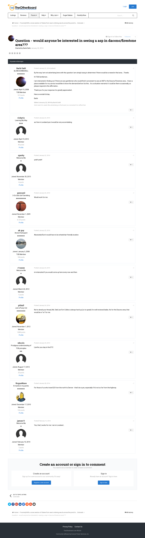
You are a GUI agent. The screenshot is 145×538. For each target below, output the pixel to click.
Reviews (23, 15)
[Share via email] (34, 504)
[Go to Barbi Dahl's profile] (11, 38)
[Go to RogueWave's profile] (21, 397)
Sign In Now (103, 482)
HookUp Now (81, 15)
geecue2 (21, 193)
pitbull (21, 305)
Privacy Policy (67, 527)
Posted (42, 68)
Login (125, 6)
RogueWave (21, 383)
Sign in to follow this (115, 37)
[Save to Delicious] (23, 504)
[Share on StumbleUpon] (30, 504)
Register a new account (41, 482)
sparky (21, 155)
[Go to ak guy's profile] (21, 244)
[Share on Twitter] (9, 504)
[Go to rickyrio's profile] (21, 131)
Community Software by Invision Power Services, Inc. (72, 534)
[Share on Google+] (16, 504)
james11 (21, 421)
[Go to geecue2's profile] (21, 206)
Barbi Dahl (26, 48)
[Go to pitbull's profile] (21, 319)
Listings (13, 15)
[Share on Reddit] (27, 504)
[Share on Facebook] (13, 504)
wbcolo (21, 343)
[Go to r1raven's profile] (21, 281)
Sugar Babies (67, 15)
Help (43, 15)
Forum (33, 15)
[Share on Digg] (20, 504)
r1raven (21, 268)
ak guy (21, 230)
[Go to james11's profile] (21, 434)
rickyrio (21, 118)
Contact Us (78, 527)
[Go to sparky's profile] (21, 169)
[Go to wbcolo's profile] (21, 359)
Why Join (54, 15)
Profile (21, 98)
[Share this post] (133, 68)
